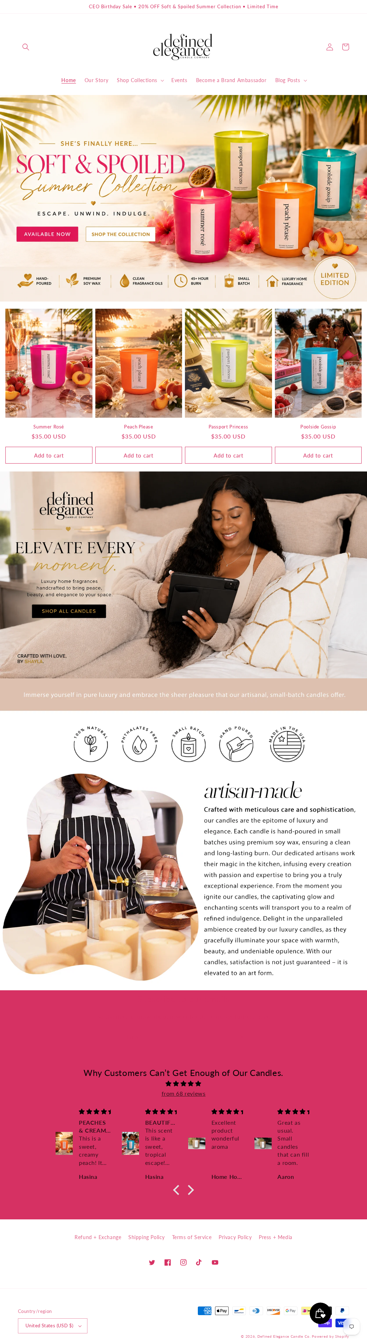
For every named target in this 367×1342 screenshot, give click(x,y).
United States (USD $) (49, 1325)
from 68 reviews (184, 1093)
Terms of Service (192, 1237)
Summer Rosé (48, 427)
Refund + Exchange (98, 1237)
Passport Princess (228, 427)
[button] (26, 47)
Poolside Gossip (318, 427)
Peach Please (138, 427)
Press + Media (275, 1237)
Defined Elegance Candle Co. (284, 1336)
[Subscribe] (240, 1037)
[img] (183, 1083)
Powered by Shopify (330, 1336)
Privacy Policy (235, 1237)
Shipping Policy (146, 1237)
